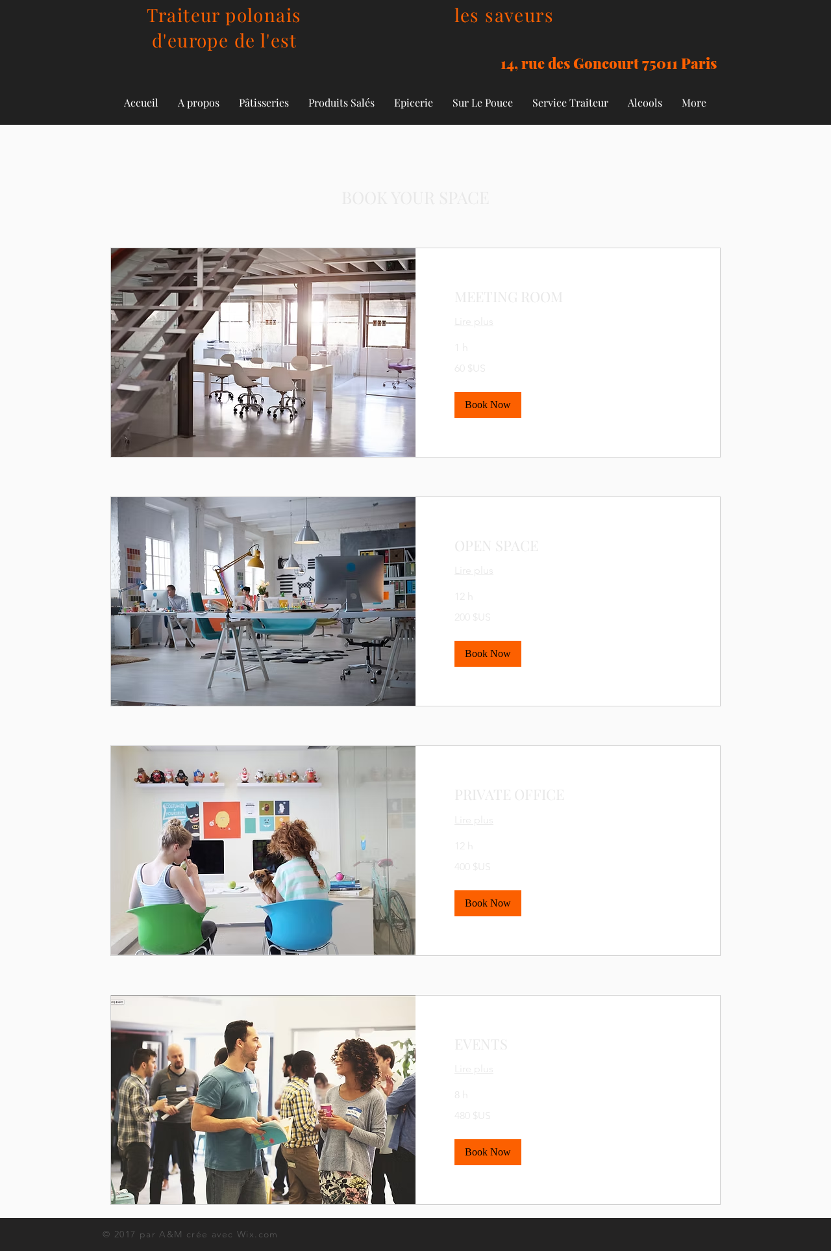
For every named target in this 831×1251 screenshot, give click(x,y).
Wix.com (258, 1234)
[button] (487, 405)
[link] (567, 296)
